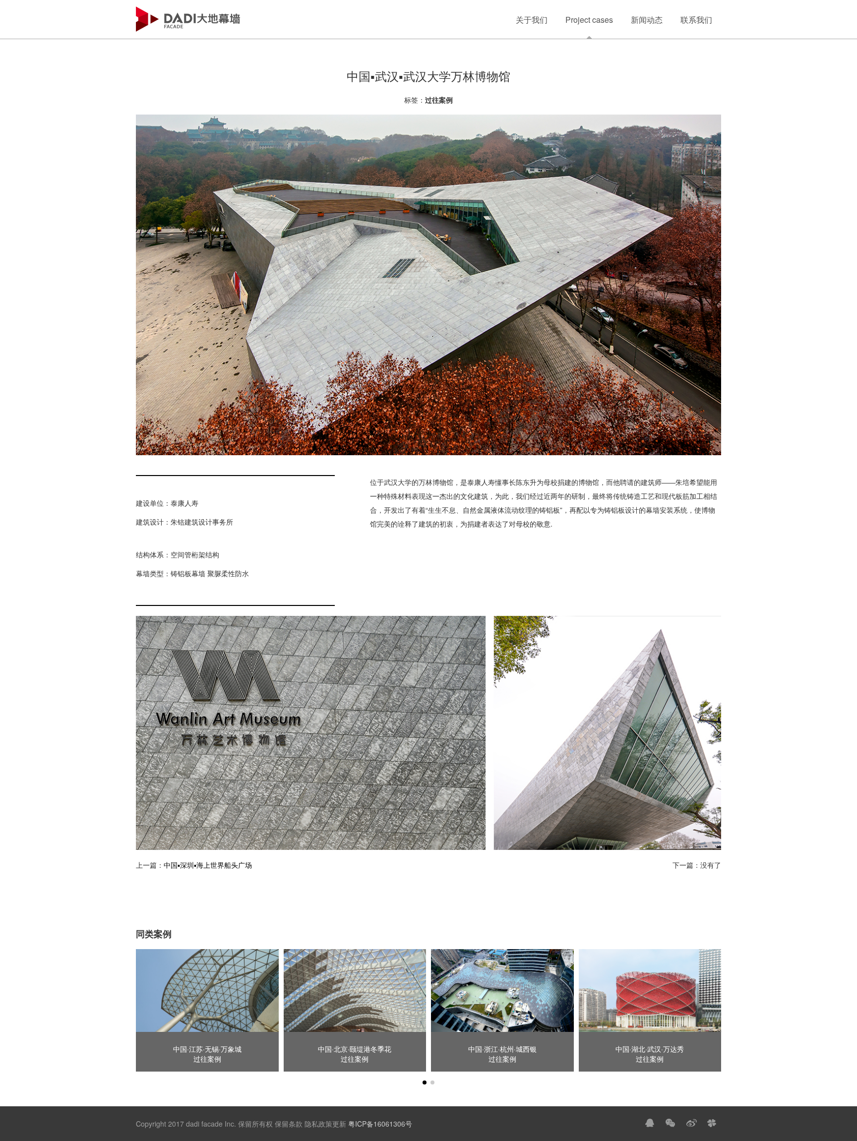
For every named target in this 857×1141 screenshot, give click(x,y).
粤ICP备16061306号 (379, 1124)
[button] (425, 1082)
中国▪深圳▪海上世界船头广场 (208, 865)
